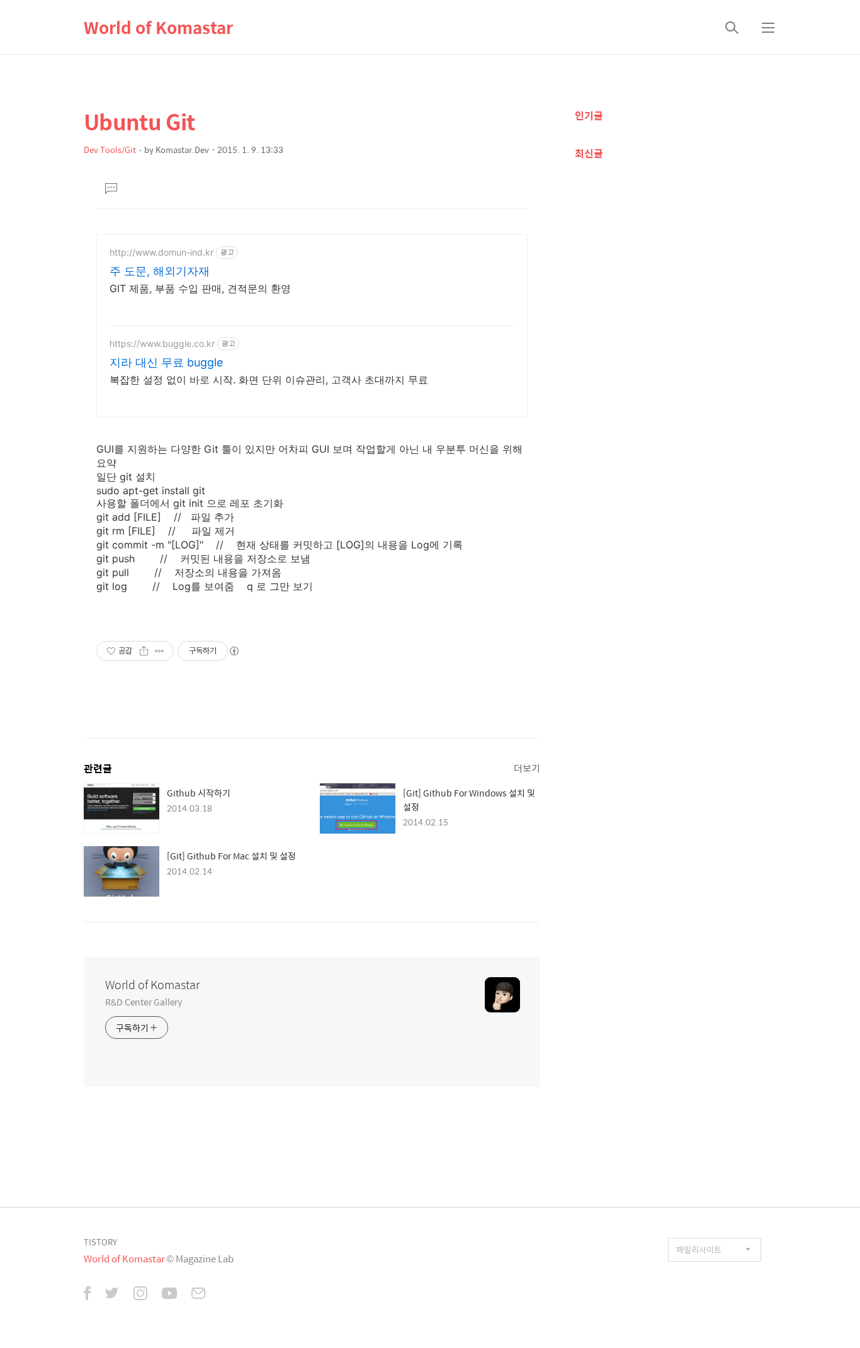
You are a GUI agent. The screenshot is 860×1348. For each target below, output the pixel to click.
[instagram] (140, 1294)
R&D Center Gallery (143, 1001)
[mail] (198, 1294)
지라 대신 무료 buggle (166, 362)
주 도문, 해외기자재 (160, 271)
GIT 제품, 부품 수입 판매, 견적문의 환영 (200, 288)
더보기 (527, 768)
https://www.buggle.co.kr (162, 343)
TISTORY (100, 1242)
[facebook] (87, 1294)
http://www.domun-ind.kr (161, 252)
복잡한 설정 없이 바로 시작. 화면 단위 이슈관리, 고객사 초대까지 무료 (269, 379)
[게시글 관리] (159, 651)
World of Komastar (158, 27)
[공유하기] (144, 651)
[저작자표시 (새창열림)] (233, 651)
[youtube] (169, 1294)
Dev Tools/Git (110, 149)
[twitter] (112, 1294)
